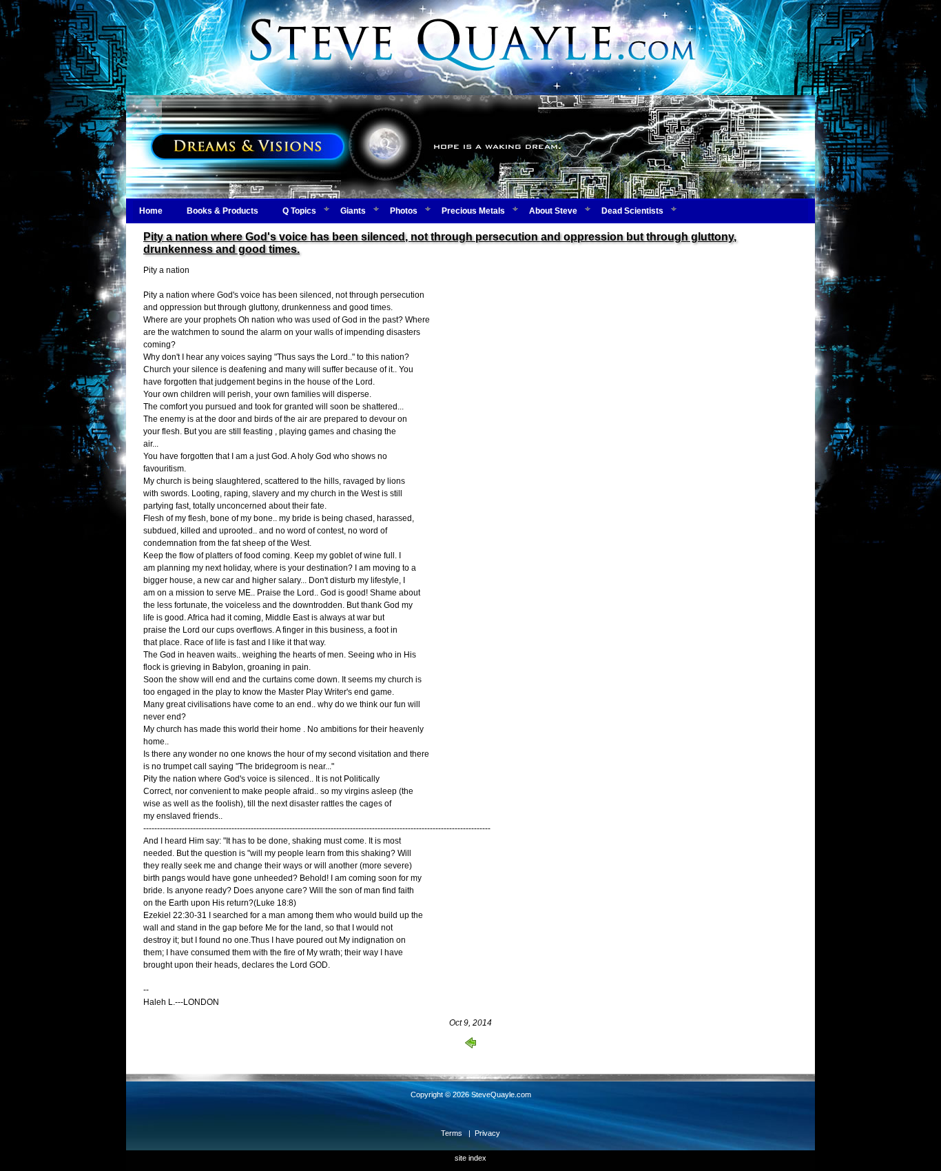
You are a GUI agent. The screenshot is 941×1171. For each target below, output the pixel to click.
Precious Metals (473, 211)
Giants (353, 211)
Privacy (487, 1133)
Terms (451, 1133)
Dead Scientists (632, 211)
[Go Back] (470, 1045)
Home (151, 211)
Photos (403, 211)
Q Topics (299, 211)
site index (470, 1158)
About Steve (553, 211)
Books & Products (222, 211)
